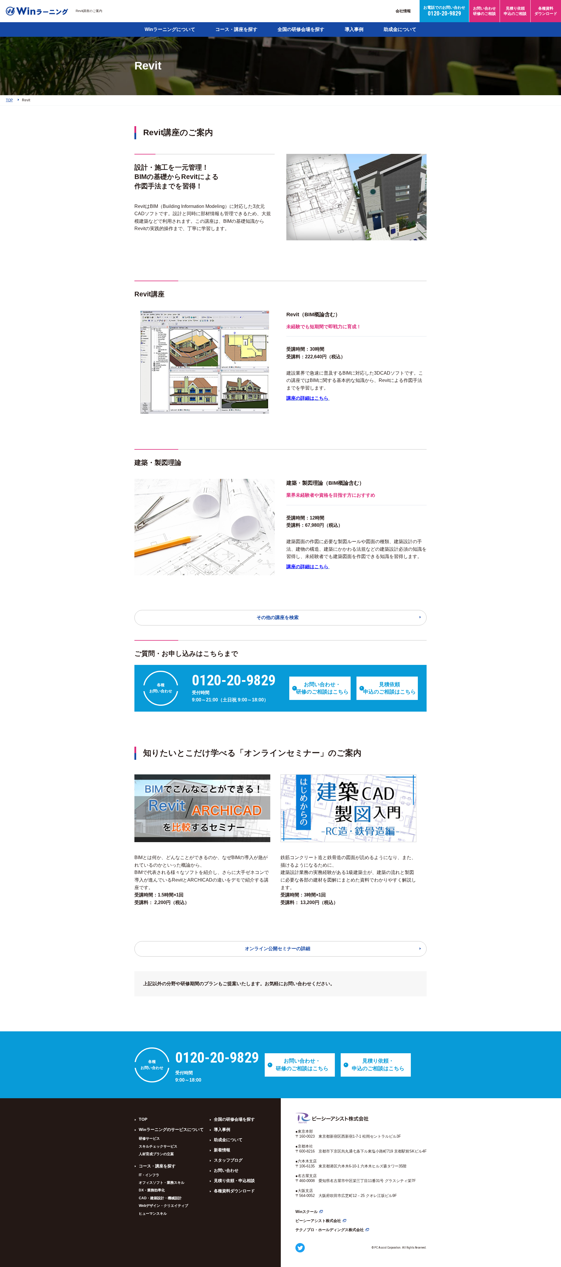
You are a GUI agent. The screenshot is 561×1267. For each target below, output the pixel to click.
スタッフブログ (228, 1160)
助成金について (400, 29)
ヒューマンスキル (153, 1214)
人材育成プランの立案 (156, 1154)
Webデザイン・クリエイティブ (163, 1206)
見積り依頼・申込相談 (234, 1180)
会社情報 (403, 11)
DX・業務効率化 (152, 1190)
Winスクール (306, 1211)
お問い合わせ (226, 1170)
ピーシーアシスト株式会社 (318, 1221)
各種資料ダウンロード (234, 1190)
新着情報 (222, 1150)
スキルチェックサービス (158, 1146)
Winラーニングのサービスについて (171, 1129)
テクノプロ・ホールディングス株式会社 (329, 1230)
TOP (143, 1119)
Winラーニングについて (170, 29)
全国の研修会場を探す (301, 29)
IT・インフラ (149, 1175)
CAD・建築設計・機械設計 (160, 1198)
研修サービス (149, 1138)
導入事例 (354, 29)
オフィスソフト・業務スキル (161, 1183)
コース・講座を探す (236, 29)
